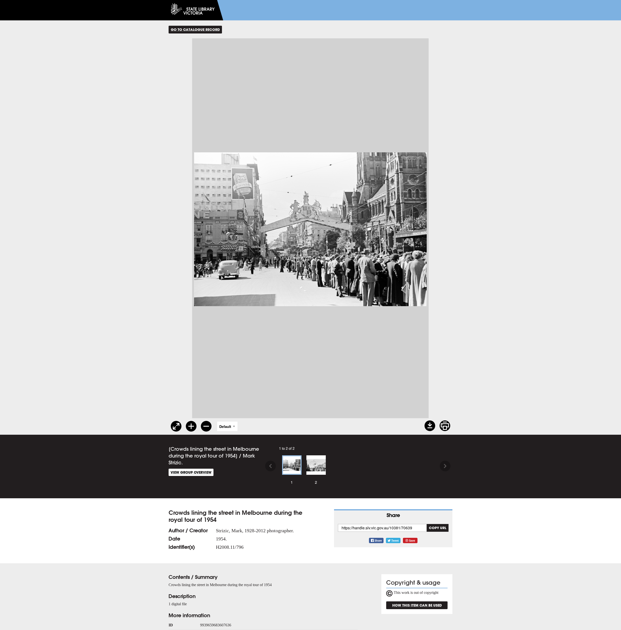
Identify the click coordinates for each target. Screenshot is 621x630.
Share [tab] (393, 515)
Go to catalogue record (195, 29)
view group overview (191, 472)
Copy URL (437, 527)
